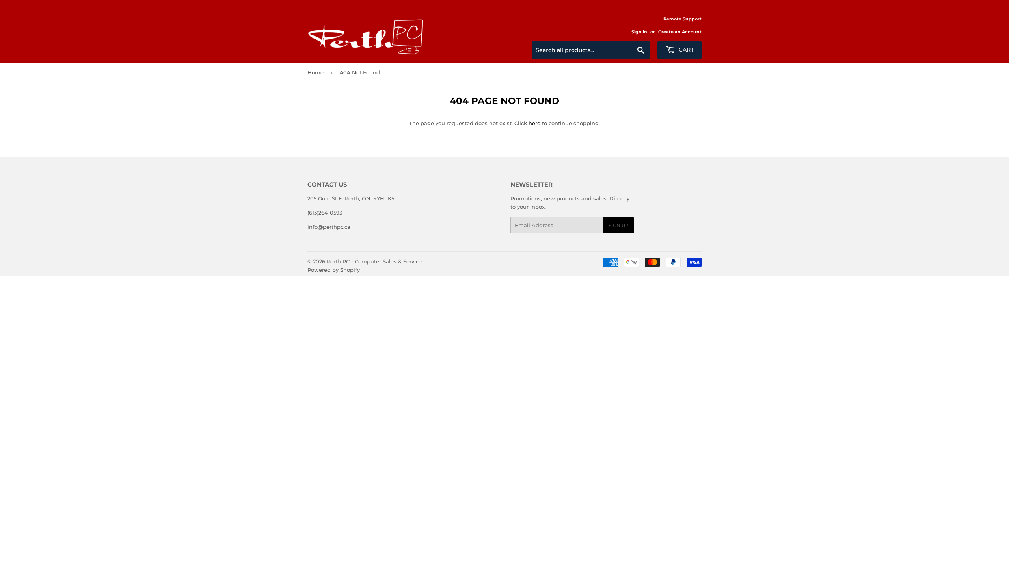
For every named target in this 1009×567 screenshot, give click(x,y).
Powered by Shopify (333, 270)
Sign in (639, 32)
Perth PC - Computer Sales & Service (374, 261)
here (534, 123)
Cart (685, 49)
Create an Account (680, 32)
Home (315, 72)
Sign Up (619, 225)
